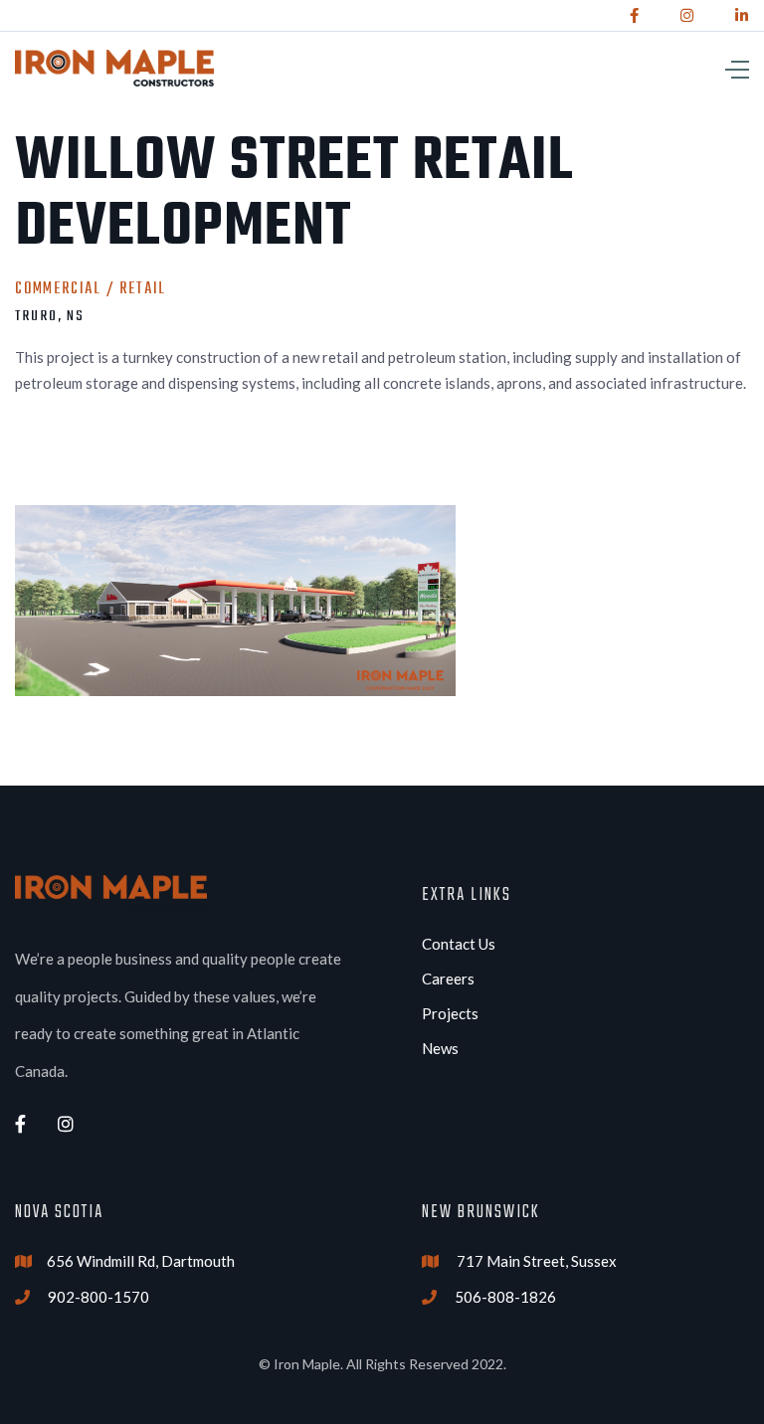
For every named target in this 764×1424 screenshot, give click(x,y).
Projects (450, 1013)
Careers (448, 978)
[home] (114, 68)
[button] (620, 68)
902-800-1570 (98, 1297)
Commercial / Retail (90, 289)
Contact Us (458, 944)
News (440, 1048)
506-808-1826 (505, 1297)
